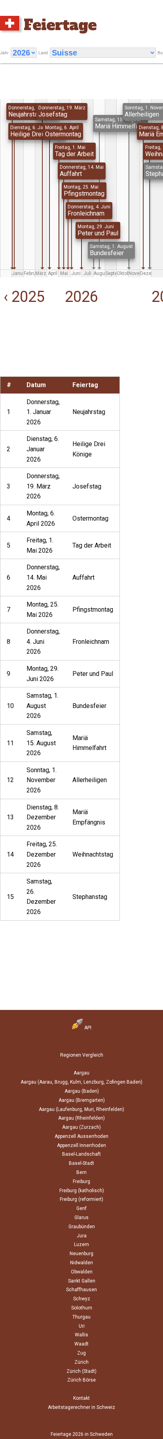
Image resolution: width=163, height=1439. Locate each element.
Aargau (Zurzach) (81, 1127)
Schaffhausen (81, 1289)
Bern (81, 1172)
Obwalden (82, 1272)
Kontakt (81, 1398)
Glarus (81, 1217)
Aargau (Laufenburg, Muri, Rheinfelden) (81, 1109)
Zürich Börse (81, 1380)
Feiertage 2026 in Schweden (82, 1434)
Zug (81, 1353)
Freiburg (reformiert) (81, 1199)
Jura (82, 1236)
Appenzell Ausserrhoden (81, 1136)
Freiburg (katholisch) (81, 1190)
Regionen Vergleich (81, 1055)
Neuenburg (81, 1253)
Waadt (81, 1344)
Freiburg (81, 1181)
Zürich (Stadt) (81, 1371)
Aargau (81, 1073)
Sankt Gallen (81, 1281)
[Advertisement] (27, 351)
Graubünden (81, 1226)
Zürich (81, 1362)
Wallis (81, 1335)
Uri (82, 1326)
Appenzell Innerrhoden (81, 1145)
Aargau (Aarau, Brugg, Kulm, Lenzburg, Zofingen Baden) (81, 1082)
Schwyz (81, 1299)
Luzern (81, 1244)
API (87, 1028)
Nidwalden (81, 1262)
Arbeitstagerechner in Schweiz (81, 1407)
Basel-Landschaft (81, 1154)
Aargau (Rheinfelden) (81, 1118)
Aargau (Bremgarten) (82, 1100)
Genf (81, 1208)
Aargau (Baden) (81, 1091)
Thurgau (81, 1317)
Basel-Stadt (81, 1163)
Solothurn (81, 1308)
